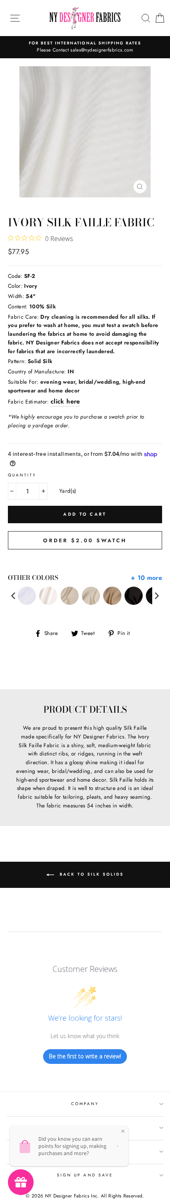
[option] (85, 47)
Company (85, 1104)
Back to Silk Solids (90, 874)
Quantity (22, 475)
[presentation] (13, 596)
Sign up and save (85, 1175)
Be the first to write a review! (85, 1056)
